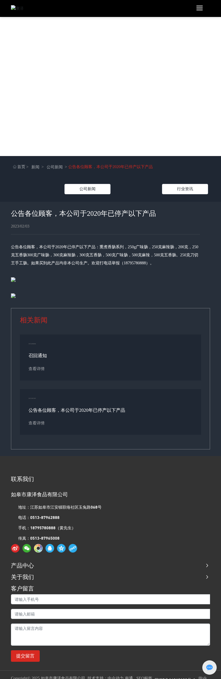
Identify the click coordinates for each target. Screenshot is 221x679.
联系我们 (22, 479)
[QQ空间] (61, 548)
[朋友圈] (38, 548)
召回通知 (37, 355)
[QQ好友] (49, 548)
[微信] (26, 548)
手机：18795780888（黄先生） (47, 527)
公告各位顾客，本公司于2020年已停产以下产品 (76, 410)
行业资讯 (185, 189)
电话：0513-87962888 (39, 517)
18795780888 (135, 263)
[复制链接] (72, 548)
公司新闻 (55, 167)
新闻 (35, 167)
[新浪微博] (15, 548)
